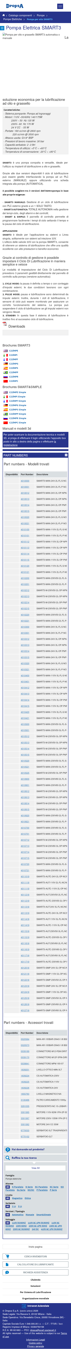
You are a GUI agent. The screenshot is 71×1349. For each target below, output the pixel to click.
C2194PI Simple (17, 396)
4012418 (25, 991)
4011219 (25, 900)
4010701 (25, 833)
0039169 (25, 1051)
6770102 (25, 1136)
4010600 (25, 778)
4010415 (25, 705)
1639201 (25, 1069)
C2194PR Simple (17, 418)
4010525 (25, 772)
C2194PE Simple (17, 392)
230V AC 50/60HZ (21, 1229)
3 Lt (20, 1206)
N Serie (29, 1187)
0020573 (25, 1045)
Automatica (17, 1214)
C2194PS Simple (17, 409)
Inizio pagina (35, 1246)
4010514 (25, 748)
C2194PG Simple (17, 405)
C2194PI (13, 355)
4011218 (25, 894)
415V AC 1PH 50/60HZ (51, 1229)
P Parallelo (42, 1190)
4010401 (25, 681)
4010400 (25, 675)
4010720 (25, 864)
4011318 (25, 906)
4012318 (25, 985)
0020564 (25, 1039)
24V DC (35, 1229)
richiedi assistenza (35, 1272)
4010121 (25, 571)
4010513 (25, 742)
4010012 (25, 492)
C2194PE (13, 351)
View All (36, 1168)
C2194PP (13, 372)
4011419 (25, 925)
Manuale (30, 1214)
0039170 (25, 1057)
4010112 (25, 541)
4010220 (25, 614)
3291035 (25, 1106)
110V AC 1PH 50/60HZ (38, 1222)
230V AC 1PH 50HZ (38, 1226)
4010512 (25, 736)
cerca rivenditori (35, 1256)
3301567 (25, 1118)
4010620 (25, 815)
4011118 (25, 882)
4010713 (25, 845)
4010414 (25, 699)
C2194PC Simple (17, 422)
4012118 (25, 973)
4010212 (25, 590)
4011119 (25, 888)
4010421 (25, 718)
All (7, 1187)
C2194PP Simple (17, 414)
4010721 (25, 870)
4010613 (25, 797)
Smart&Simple (43, 1214)
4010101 (25, 535)
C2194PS (13, 368)
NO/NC (31, 1190)
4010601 (25, 785)
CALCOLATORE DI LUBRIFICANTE (35, 1264)
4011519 (25, 937)
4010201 (25, 584)
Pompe (41, 15)
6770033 (25, 1130)
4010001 (25, 486)
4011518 (25, 931)
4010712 (25, 839)
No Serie (21, 1190)
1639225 (25, 1081)
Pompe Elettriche (13, 19)
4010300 (25, 626)
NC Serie (54, 1187)
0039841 (25, 1063)
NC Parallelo (41, 1187)
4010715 (25, 857)
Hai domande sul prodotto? (28, 1149)
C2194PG (13, 364)
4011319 (25, 912)
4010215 (25, 608)
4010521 (25, 766)
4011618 (25, 943)
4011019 (25, 876)
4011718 (25, 955)
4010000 (25, 480)
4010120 (25, 565)
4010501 (25, 730)
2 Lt (14, 1206)
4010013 (25, 498)
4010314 (25, 650)
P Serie (53, 1190)
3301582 (25, 1124)
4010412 (25, 687)
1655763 (25, 1093)
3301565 (25, 1112)
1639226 (25, 1087)
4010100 (25, 529)
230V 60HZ (21, 1226)
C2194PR (13, 377)
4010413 (25, 693)
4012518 (25, 997)
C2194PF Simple (17, 401)
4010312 (25, 638)
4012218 (25, 979)
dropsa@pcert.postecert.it (43, 1330)
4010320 (25, 663)
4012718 (25, 1010)
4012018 (25, 967)
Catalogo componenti (20, 15)
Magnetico (17, 1198)
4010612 (25, 791)
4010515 (25, 754)
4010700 (25, 827)
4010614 (25, 803)
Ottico (28, 1198)
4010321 (25, 669)
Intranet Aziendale (38, 1306)
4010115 (25, 559)
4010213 (25, 596)
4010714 (25, 851)
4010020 (25, 517)
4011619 (25, 949)
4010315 (25, 657)
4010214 (25, 602)
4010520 (25, 760)
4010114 (25, 553)
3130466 (25, 1099)
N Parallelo (17, 1187)
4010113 (25, 547)
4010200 (25, 578)
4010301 (25, 632)
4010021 (25, 523)
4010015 (25, 510)
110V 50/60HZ (19, 1222)
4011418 (25, 918)
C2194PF (13, 359)
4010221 (25, 620)
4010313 (25, 644)
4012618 (25, 1004)
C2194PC (13, 381)
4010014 (25, 504)
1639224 (25, 1075)
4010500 (25, 724)
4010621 (25, 821)
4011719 (25, 961)
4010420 (25, 711)
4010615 (25, 809)
